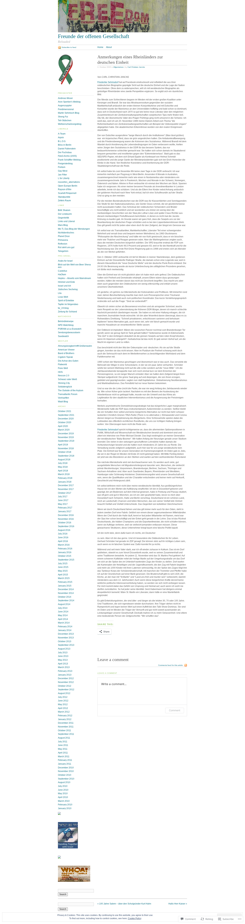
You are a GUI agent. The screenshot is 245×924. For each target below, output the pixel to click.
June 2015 (63, 567)
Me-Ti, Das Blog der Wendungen (74, 229)
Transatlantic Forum (67, 394)
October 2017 (64, 493)
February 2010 (65, 804)
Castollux (62, 271)
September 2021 (66, 415)
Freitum (61, 167)
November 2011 (66, 726)
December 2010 (66, 767)
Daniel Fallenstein (67, 148)
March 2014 (64, 623)
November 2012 (66, 682)
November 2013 (66, 637)
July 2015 (62, 563)
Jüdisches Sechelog (68, 289)
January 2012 (64, 719)
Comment (174, 710)
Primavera (63, 240)
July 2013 (62, 652)
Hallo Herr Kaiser (177, 903)
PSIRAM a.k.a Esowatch (69, 329)
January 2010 (64, 808)
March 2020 (64, 430)
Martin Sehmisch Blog (68, 113)
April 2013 (63, 663)
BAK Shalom (64, 210)
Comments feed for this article (170, 665)
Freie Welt (63, 368)
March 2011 (63, 756)
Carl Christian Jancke (136, 67)
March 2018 (64, 474)
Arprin (61, 137)
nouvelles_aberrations (69, 182)
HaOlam (62, 274)
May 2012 (63, 704)
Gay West (62, 171)
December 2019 (66, 433)
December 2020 (66, 418)
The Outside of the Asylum (70, 390)
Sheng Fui (63, 116)
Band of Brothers (66, 353)
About (109, 47)
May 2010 (63, 793)
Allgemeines (118, 67)
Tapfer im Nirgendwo (68, 304)
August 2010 (64, 782)
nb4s (60, 372)
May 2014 (63, 615)
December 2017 (66, 485)
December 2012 (66, 678)
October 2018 (64, 452)
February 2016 (65, 548)
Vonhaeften (63, 398)
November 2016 (66, 519)
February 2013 (65, 671)
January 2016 (64, 552)
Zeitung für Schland (67, 311)
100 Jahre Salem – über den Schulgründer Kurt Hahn (124, 903)
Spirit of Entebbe (66, 300)
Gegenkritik (63, 218)
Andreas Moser (65, 98)
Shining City (64, 383)
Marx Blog (63, 225)
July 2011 (62, 741)
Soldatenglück (65, 386)
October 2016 (64, 522)
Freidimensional (66, 109)
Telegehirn (63, 251)
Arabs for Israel (65, 261)
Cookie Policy (134, 918)
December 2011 (66, 723)
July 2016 (62, 533)
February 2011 (65, 760)
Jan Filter (62, 174)
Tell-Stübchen (64, 120)
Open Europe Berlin (67, 186)
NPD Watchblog (66, 325)
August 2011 (64, 738)
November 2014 (66, 593)
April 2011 (63, 752)
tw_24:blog (63, 308)
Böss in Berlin (64, 145)
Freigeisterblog (65, 163)
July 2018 (62, 463)
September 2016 (66, 526)
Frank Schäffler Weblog (69, 160)
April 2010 (63, 797)
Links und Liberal (66, 221)
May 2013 (63, 660)
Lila (60, 293)
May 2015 (63, 571)
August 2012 (64, 693)
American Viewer (66, 349)
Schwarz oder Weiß (67, 379)
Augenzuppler (65, 105)
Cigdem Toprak (65, 357)
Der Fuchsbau (65, 152)
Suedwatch (63, 336)
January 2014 (64, 630)
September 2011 (66, 734)
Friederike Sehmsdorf (107, 82)
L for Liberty (63, 178)
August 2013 (64, 649)
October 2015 (64, 556)
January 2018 (64, 482)
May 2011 (62, 749)
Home (100, 47)
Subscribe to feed (69, 47)
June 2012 (63, 700)
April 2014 (63, 619)
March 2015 (64, 578)
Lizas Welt (63, 297)
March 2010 (64, 801)
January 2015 (64, 586)
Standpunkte (64, 197)
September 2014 (66, 600)
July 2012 (62, 697)
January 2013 (64, 675)
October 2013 (64, 641)
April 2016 (63, 541)
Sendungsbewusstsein (69, 332)
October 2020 (64, 422)
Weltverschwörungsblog (69, 124)
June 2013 (63, 656)
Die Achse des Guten (68, 361)
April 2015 (63, 574)
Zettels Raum (64, 200)
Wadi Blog (63, 401)
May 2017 (63, 504)
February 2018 (65, 478)
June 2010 (63, 790)
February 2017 (65, 507)
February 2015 (65, 582)
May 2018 (63, 467)
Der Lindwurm (65, 214)
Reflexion (62, 244)
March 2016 (64, 545)
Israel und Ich (64, 286)
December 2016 (66, 515)
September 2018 (66, 456)
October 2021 (64, 411)
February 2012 (65, 715)
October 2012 (64, 686)
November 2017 (66, 489)
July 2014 (62, 608)
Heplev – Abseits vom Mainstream (74, 278)
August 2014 (64, 604)
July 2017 (62, 496)
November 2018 (66, 448)
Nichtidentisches (66, 232)
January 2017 (64, 511)
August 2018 (64, 459)
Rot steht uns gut (66, 247)
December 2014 (66, 589)
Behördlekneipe (66, 321)
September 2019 (66, 441)
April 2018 (63, 470)
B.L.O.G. (62, 141)
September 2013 (66, 645)
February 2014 (65, 626)
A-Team (61, 133)
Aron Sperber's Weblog (69, 102)
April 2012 (63, 708)
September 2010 (66, 779)
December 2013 (66, 634)
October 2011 (64, 730)
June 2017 (63, 500)
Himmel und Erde (66, 282)
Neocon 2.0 (63, 375)
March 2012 (64, 712)
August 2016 (64, 530)
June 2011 (63, 745)
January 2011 (64, 764)
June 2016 (63, 537)
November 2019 (66, 437)
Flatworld (62, 364)
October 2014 (64, 597)
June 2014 (63, 611)
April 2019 (63, 444)
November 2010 (66, 771)
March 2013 (64, 667)
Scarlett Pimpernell (67, 193)
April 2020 (63, 426)
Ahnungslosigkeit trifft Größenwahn (75, 346)
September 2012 (66, 689)
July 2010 (62, 786)
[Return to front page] (122, 31)
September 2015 (66, 559)
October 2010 (64, 775)
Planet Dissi (64, 236)
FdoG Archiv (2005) (67, 156)
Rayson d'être (64, 189)
